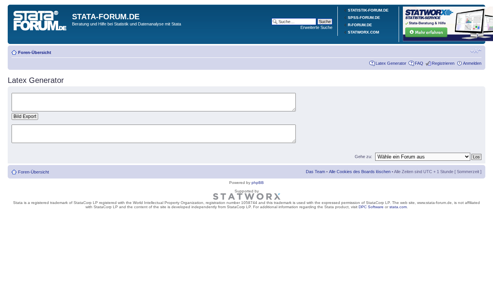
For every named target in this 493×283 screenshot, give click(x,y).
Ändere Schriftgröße (475, 50)
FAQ (419, 63)
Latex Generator (391, 63)
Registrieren (443, 63)
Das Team (315, 171)
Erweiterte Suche (316, 27)
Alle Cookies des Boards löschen (360, 171)
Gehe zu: (363, 156)
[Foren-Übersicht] (41, 19)
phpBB (258, 182)
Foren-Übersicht (34, 52)
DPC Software (371, 207)
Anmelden (472, 63)
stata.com (398, 207)
